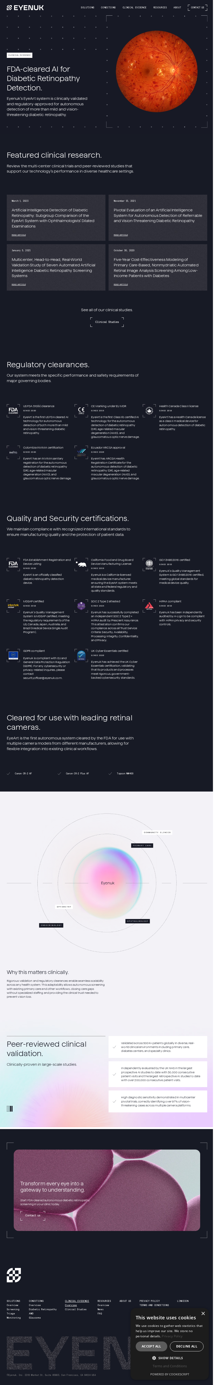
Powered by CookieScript (169, 1374)
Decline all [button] (186, 1346)
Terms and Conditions (170, 1366)
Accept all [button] (151, 1346)
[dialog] (169, 1344)
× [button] (203, 1314)
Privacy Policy (172, 1336)
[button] (88, 7)
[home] (25, 7)
